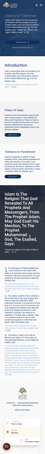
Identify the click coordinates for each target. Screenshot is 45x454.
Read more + (12, 135)
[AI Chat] (6, 446)
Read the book (21, 42)
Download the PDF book (21, 47)
